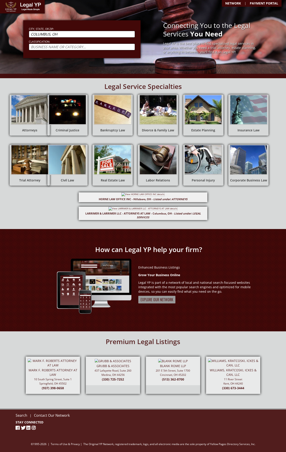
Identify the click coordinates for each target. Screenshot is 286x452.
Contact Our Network (52, 415)
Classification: (39, 42)
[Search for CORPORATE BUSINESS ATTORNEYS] (248, 165)
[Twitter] (23, 428)
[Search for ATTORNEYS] (30, 115)
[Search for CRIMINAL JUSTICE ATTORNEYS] (67, 115)
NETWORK (233, 3)
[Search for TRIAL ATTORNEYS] (30, 165)
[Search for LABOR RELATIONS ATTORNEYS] (158, 165)
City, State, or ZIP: (41, 29)
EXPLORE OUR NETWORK (157, 299)
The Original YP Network (98, 444)
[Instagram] (34, 428)
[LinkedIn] (29, 428)
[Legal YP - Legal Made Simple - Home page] (22, 6)
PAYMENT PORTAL (264, 3)
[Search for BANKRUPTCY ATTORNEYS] (113, 115)
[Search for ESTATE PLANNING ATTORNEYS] (203, 115)
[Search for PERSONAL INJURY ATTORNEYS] (203, 165)
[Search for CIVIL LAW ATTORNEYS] (67, 165)
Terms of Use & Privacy (65, 444)
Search (21, 415)
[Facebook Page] (18, 428)
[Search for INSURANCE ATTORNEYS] (248, 115)
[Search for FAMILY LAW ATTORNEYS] (158, 115)
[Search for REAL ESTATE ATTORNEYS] (113, 165)
